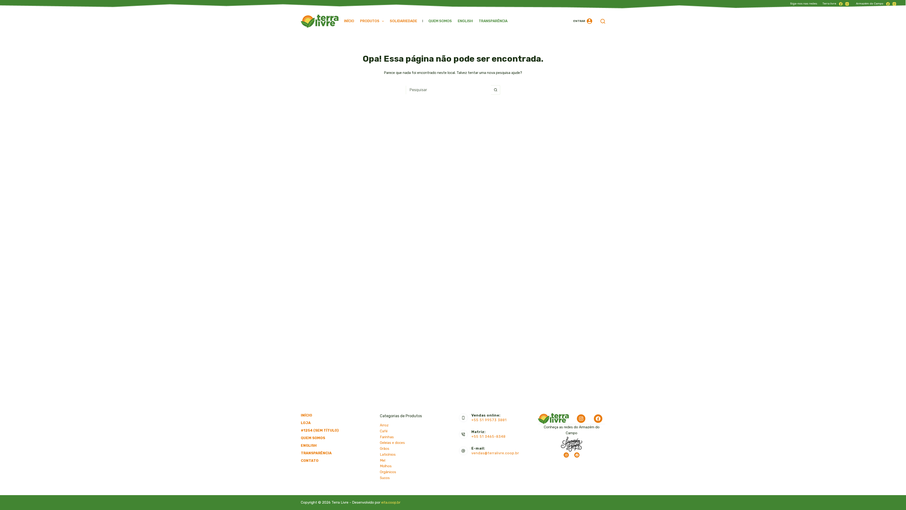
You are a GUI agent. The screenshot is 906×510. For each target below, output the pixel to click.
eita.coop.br (390, 502)
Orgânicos (388, 472)
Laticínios (388, 454)
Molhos (386, 466)
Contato (310, 461)
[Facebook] (841, 4)
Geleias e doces (392, 443)
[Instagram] (847, 4)
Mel (382, 460)
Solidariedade (403, 21)
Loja (306, 423)
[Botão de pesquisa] (495, 89)
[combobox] (448, 90)
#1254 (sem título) (320, 430)
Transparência (493, 21)
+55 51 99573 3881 (489, 420)
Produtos (369, 21)
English (465, 21)
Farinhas (387, 437)
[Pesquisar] (602, 21)
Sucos (385, 478)
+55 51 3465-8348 (488, 436)
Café (384, 431)
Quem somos (440, 21)
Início (349, 21)
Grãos (384, 448)
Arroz (384, 425)
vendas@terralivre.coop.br (495, 453)
